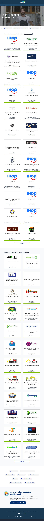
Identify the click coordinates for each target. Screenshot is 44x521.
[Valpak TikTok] (25, 513)
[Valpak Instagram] (22, 513)
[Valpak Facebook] (19, 513)
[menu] (2, 2)
